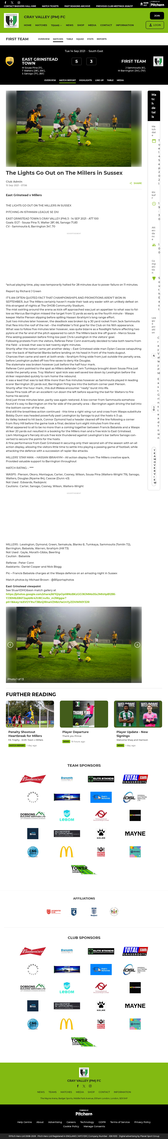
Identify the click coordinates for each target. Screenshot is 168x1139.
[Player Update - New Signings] (138, 714)
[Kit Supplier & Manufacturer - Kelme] (101, 834)
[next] (137, 645)
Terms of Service (120, 1122)
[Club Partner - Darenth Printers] (67, 780)
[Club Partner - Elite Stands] (101, 780)
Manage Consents (94, 1126)
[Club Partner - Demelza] (135, 852)
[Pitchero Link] (157, 5)
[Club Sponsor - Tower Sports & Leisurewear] (84, 870)
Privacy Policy (142, 1122)
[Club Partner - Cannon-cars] (67, 798)
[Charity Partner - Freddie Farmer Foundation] (101, 852)
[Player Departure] (84, 714)
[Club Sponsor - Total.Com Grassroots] (135, 780)
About (40, 1122)
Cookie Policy (71, 1126)
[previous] (10, 645)
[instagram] (18, 3)
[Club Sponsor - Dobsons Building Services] (33, 816)
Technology (87, 1122)
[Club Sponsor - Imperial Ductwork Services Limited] (135, 798)
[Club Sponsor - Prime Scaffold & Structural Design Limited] (101, 816)
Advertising (55, 1122)
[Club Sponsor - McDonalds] (67, 852)
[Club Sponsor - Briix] (33, 834)
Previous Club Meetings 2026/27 (114, 6)
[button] (27, 25)
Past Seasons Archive (77, 6)
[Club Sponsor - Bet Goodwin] (135, 816)
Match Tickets (50, 6)
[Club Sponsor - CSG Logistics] (33, 852)
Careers (71, 1122)
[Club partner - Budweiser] (33, 780)
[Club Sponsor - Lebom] (67, 816)
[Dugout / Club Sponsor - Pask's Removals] (101, 798)
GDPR (102, 1122)
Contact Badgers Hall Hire (20, 6)
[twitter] (12, 3)
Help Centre (24, 1122)
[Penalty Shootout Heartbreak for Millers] (30, 714)
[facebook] (5, 3)
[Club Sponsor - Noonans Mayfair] (33, 798)
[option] (74, 645)
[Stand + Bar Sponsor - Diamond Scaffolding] (67, 834)
